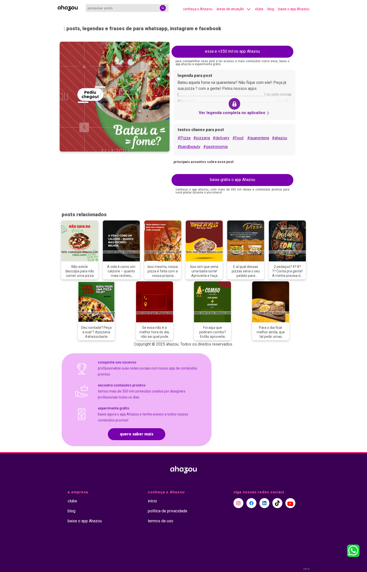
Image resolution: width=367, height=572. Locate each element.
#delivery (221, 138)
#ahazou (279, 138)
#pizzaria (201, 138)
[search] (163, 8)
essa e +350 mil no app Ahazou (232, 51)
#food (237, 138)
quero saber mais (136, 434)
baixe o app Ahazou (293, 9)
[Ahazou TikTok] (277, 503)
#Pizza (184, 138)
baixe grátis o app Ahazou (232, 179)
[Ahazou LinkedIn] (264, 503)
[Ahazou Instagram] (238, 503)
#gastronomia (215, 146)
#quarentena (258, 138)
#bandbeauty (189, 146)
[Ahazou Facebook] (251, 503)
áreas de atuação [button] (230, 9)
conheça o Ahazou (197, 9)
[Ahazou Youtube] (290, 503)
